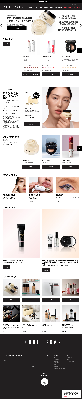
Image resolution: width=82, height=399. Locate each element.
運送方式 (56, 361)
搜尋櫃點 (56, 366)
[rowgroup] (41, 187)
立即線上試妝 (27, 74)
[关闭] (77, 393)
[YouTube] (46, 375)
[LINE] (48, 375)
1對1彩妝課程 (69, 357)
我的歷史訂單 (57, 357)
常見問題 (56, 364)
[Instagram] (41, 375)
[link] (78, 4)
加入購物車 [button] (35, 74)
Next (79, 50)
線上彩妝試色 (69, 359)
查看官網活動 (57, 362)
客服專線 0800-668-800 (59, 368)
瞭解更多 (65, 396)
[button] (58, 7)
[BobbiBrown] (11, 7)
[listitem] (31, 59)
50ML (33, 117)
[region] (71, 394)
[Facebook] (44, 375)
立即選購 (4, 104)
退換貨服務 (56, 359)
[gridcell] (25, 67)
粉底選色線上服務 (70, 361)
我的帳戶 (43, 357)
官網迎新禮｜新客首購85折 (41, 1)
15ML (27, 117)
